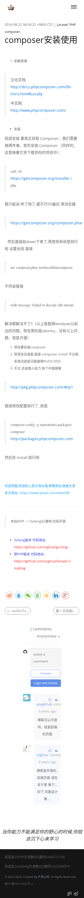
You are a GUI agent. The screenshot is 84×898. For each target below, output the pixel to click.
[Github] (69, 894)
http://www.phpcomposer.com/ (38, 110)
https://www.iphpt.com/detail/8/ (45, 493)
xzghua (42, 755)
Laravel (62, 24)
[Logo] (11, 7)
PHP (73, 24)
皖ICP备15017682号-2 (19, 884)
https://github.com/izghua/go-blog (41, 547)
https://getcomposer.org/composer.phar (46, 222)
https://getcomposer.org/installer (40, 178)
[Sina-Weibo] (76, 894)
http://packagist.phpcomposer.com (41, 438)
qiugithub (44, 704)
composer (12, 31)
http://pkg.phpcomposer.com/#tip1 (41, 387)
